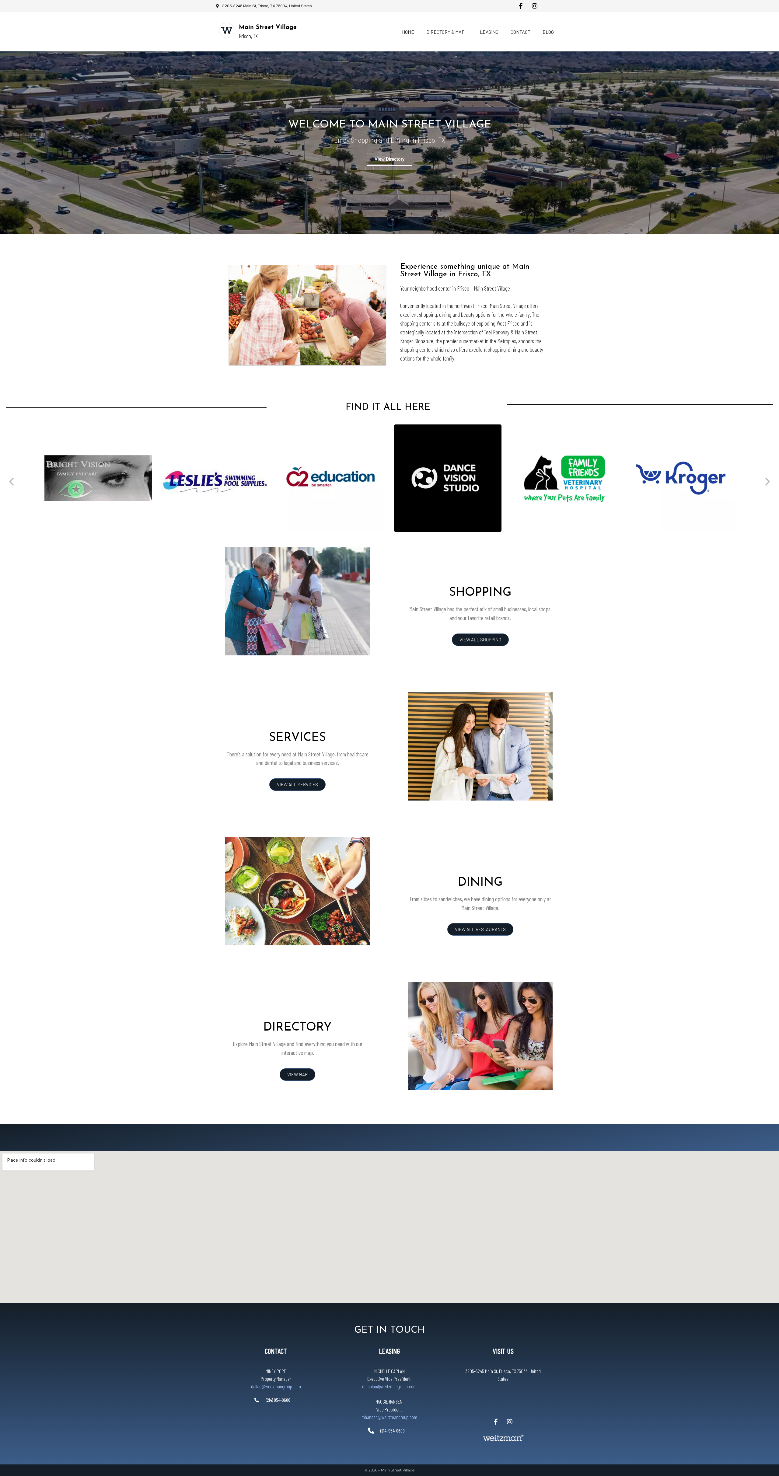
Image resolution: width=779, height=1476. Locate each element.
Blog (548, 32)
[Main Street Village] (226, 30)
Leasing (489, 32)
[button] (11, 481)
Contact (520, 32)
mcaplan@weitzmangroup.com (389, 1386)
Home (408, 32)
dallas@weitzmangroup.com (276, 1386)
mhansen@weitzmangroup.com (389, 1417)
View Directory (389, 159)
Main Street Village (268, 27)
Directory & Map (445, 32)
